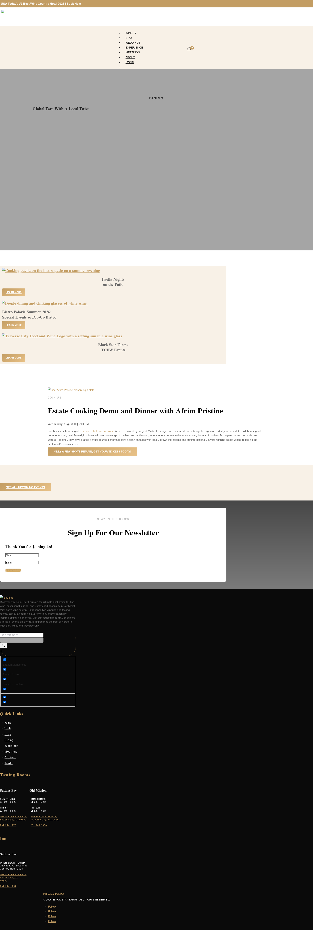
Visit (8, 728)
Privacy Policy (54, 894)
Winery (131, 32)
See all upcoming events (25, 487)
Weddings (133, 42)
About (130, 57)
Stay (129, 37)
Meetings (133, 52)
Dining (9, 740)
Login (130, 62)
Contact (10, 757)
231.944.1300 (39, 825)
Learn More (14, 292)
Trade (9, 763)
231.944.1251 (8, 886)
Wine (8, 722)
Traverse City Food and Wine (96, 431)
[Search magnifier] (3, 645)
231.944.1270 (8, 825)
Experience (134, 47)
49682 (3, 880)
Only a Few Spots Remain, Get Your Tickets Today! (92, 451)
